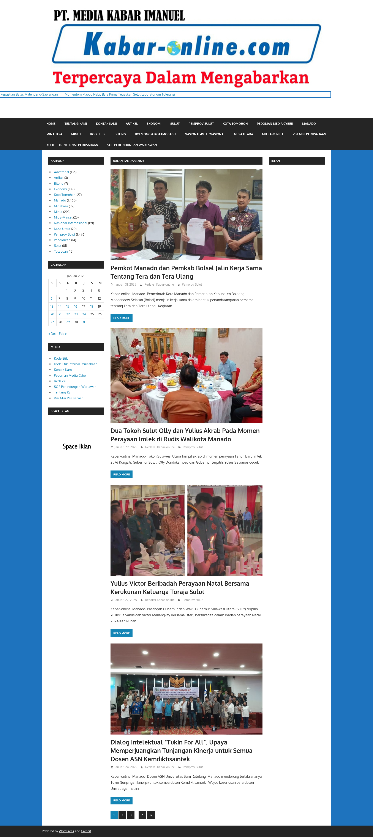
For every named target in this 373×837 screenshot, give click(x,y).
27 (52, 322)
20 (52, 314)
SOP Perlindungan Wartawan (132, 145)
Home (50, 123)
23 (76, 314)
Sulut (175, 123)
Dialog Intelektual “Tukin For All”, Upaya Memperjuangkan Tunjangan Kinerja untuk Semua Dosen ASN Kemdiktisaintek (182, 750)
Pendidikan (62, 240)
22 (68, 314)
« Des (52, 334)
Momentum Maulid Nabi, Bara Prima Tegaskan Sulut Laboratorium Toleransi (67, 94)
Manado (309, 123)
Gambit (86, 831)
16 (75, 306)
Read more (121, 317)
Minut (76, 134)
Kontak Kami (106, 123)
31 (83, 322)
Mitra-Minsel (273, 134)
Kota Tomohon (235, 123)
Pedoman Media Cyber (275, 123)
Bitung (120, 134)
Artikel (132, 123)
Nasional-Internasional (205, 134)
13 (52, 306)
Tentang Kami (76, 123)
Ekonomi (154, 123)
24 (84, 314)
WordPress (66, 831)
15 (67, 306)
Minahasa (54, 134)
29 (68, 322)
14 (60, 306)
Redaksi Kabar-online (159, 284)
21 (59, 314)
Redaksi (60, 381)
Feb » (63, 334)
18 (91, 306)
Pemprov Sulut (201, 123)
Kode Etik (98, 134)
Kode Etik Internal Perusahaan (72, 145)
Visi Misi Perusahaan (309, 134)
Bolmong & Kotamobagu (155, 134)
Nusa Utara (243, 134)
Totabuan (61, 251)
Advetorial (61, 172)
